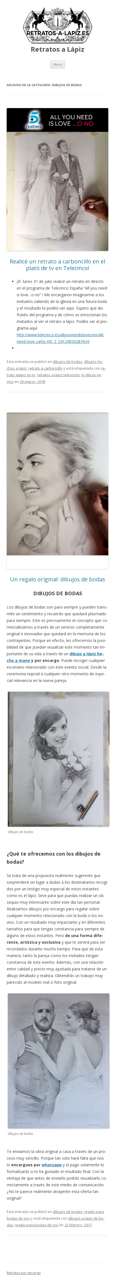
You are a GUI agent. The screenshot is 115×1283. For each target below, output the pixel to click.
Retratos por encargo (24, 1272)
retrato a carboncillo (45, 368)
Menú (57, 64)
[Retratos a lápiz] (57, 43)
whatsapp (52, 1164)
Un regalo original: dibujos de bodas (57, 579)
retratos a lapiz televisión (58, 374)
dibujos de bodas (67, 361)
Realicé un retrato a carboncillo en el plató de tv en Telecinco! (57, 265)
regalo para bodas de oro (36, 1224)
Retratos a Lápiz (57, 49)
